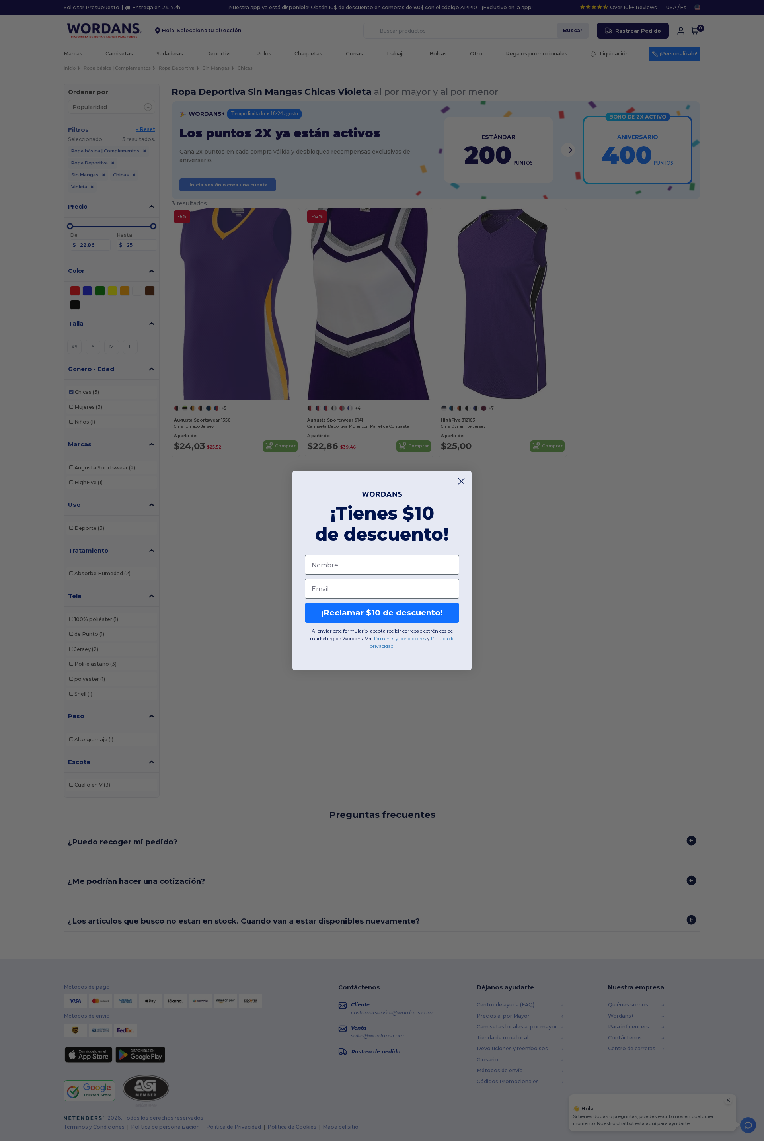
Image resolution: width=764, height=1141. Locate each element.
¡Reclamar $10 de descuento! (382, 612)
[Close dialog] (461, 481)
